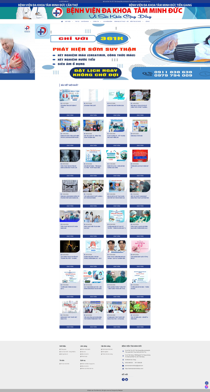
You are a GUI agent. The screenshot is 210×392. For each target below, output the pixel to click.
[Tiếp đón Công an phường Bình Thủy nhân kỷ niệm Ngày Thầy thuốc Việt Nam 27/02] (93, 307)
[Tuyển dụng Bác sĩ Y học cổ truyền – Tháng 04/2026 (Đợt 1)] (116, 216)
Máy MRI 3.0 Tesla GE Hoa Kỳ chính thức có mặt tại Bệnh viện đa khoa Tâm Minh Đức (139, 106)
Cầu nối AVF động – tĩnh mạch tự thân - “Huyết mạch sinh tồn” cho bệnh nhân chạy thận (93, 167)
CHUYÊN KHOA (85, 21)
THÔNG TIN (96, 21)
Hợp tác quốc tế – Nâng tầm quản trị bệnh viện (92, 136)
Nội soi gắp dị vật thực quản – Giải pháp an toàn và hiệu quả (116, 197)
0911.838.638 (138, 362)
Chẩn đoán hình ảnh (107, 349)
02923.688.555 (64, 1)
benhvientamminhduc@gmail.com (134, 365)
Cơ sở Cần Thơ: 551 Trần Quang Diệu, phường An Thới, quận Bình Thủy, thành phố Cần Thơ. (127, 1)
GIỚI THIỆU (68, 21)
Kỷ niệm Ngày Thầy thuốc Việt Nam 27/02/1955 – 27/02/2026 (116, 318)
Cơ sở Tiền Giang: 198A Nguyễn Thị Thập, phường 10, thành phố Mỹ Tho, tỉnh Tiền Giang (137, 355)
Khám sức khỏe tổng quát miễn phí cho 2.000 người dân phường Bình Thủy (70, 136)
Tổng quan (63, 349)
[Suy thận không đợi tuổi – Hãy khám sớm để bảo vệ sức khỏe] (93, 276)
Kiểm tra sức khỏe (135, 21)
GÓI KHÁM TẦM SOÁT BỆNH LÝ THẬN (68, 106)
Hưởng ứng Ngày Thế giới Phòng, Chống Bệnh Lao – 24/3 (92, 257)
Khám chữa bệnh (85, 349)
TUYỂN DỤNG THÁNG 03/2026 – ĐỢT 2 (69, 287)
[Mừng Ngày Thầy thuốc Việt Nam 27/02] (70, 307)
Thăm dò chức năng (107, 354)
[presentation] (1, 52)
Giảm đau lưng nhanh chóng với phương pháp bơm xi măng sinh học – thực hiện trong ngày (70, 197)
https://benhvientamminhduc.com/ (134, 368)
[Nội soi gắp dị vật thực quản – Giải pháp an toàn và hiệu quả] (116, 186)
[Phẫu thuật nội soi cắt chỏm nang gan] (70, 216)
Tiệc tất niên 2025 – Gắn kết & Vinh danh (139, 318)
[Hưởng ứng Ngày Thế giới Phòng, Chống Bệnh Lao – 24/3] (93, 246)
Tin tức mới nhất (65, 363)
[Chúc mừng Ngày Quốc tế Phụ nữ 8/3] (140, 246)
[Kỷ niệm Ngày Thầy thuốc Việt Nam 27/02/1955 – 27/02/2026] (116, 307)
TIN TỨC (77, 21)
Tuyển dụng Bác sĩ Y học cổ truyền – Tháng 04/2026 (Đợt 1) (116, 227)
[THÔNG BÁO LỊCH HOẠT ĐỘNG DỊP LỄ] (140, 155)
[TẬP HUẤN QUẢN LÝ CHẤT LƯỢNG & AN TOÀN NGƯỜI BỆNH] (93, 186)
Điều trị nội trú (85, 354)
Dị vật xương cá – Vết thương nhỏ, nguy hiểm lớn (116, 136)
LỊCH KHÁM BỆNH (107, 21)
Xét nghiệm (105, 351)
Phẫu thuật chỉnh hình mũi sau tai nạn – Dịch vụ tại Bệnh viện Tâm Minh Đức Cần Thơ (116, 257)
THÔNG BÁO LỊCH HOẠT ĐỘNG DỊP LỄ (139, 166)
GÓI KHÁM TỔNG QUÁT (90, 105)
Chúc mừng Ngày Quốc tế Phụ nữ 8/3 (139, 257)
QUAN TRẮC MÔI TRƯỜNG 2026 (115, 105)
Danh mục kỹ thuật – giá (121, 21)
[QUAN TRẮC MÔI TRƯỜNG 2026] (116, 95)
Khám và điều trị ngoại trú (87, 363)
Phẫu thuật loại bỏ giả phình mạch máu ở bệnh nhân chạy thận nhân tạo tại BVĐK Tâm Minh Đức (139, 227)
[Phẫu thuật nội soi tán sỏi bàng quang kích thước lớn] (70, 155)
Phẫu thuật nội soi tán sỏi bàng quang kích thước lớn (69, 166)
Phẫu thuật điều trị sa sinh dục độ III (92, 227)
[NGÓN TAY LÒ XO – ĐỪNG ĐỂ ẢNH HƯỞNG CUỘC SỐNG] (116, 155)
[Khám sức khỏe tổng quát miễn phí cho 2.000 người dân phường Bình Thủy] (70, 125)
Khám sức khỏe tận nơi (87, 368)
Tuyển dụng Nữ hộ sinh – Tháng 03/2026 (140, 287)
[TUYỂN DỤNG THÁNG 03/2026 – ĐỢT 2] (70, 276)
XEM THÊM (70, 115)
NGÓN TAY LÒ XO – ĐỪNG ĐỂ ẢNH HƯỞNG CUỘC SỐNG (116, 166)
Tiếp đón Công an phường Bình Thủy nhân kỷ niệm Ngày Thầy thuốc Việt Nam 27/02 (93, 318)
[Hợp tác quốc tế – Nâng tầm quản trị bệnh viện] (93, 125)
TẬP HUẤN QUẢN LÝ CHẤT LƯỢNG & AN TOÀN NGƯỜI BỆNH (93, 197)
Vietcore (120, 390)
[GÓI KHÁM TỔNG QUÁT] (93, 95)
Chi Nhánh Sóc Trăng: (130, 359)
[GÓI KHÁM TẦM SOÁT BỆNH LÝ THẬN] (70, 95)
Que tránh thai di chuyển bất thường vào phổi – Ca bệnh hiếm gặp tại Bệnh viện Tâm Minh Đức (70, 257)
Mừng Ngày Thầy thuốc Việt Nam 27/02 (69, 318)
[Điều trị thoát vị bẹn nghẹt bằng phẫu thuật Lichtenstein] (140, 186)
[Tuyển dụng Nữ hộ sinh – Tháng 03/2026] (140, 276)
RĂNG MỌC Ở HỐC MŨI (136, 135)
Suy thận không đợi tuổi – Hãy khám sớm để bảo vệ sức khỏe (93, 287)
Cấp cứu (83, 351)
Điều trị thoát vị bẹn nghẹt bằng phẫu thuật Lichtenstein (140, 197)
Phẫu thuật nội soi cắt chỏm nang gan (69, 227)
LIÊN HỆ (147, 21)
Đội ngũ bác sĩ (64, 354)
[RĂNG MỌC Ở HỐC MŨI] (140, 125)
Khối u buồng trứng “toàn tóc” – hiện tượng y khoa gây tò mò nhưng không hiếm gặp (116, 287)
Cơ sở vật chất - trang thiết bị (68, 351)
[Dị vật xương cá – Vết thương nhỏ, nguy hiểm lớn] (116, 125)
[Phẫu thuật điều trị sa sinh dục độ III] (93, 216)
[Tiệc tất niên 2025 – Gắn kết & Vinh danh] (140, 307)
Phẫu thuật (84, 356)
